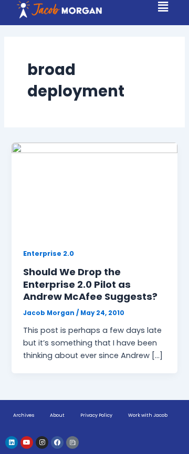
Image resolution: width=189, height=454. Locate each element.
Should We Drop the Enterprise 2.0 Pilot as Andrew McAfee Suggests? (90, 284)
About (57, 415)
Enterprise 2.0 (48, 253)
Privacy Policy (96, 415)
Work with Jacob (147, 415)
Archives (23, 415)
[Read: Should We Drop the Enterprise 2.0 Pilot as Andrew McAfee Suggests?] (94, 188)
